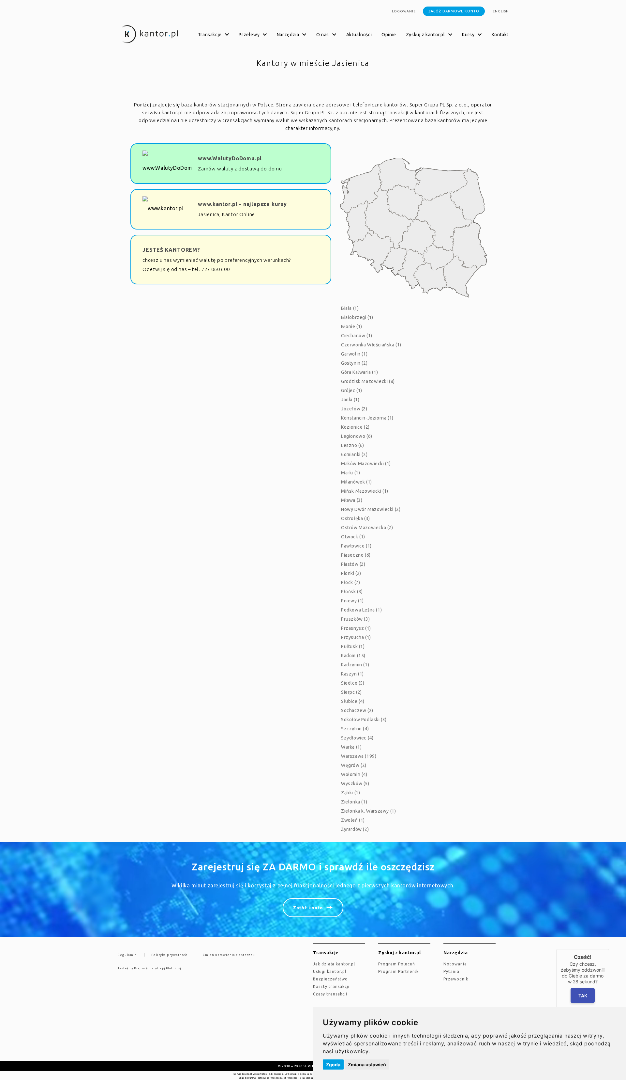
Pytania (451, 971)
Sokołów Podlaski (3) (364, 719)
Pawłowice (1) (356, 545)
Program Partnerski (399, 971)
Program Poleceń (396, 964)
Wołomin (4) (354, 774)
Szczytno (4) (355, 728)
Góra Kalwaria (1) (359, 372)
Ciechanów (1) (356, 335)
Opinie (388, 34)
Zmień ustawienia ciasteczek (229, 955)
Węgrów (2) (353, 765)
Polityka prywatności (170, 955)
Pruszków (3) (355, 619)
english (501, 11)
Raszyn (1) (352, 673)
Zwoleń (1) (353, 820)
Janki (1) (350, 399)
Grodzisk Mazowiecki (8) (368, 381)
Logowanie (404, 11)
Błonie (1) (351, 326)
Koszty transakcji (331, 986)
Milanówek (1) (356, 481)
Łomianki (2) (354, 454)
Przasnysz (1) (356, 628)
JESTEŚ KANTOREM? (171, 250)
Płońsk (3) (352, 591)
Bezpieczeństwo (330, 979)
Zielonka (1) (354, 801)
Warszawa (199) (358, 756)
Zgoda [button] (333, 1064)
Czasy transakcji (330, 994)
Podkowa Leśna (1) (361, 609)
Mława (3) (351, 500)
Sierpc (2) (351, 692)
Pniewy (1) (352, 600)
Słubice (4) (353, 701)
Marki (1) (350, 472)
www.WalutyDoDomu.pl (230, 158)
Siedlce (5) (353, 683)
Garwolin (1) (354, 354)
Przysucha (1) (356, 637)
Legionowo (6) (356, 436)
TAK (582, 995)
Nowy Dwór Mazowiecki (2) (370, 509)
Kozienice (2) (355, 427)
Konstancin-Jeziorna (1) (367, 418)
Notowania (455, 964)
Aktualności (359, 34)
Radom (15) (353, 655)
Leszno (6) (352, 445)
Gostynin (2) (354, 363)
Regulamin (127, 955)
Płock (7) (350, 582)
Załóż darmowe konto (453, 11)
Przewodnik (455, 979)
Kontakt (500, 34)
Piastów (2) (353, 564)
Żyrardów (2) (355, 829)
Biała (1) (350, 308)
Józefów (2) (354, 408)
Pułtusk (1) (353, 646)
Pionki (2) (351, 573)
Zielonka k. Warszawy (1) (368, 811)
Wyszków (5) (355, 783)
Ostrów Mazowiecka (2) (367, 527)
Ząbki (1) (350, 792)
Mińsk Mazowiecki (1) (364, 491)
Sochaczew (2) (357, 710)
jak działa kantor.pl (334, 964)
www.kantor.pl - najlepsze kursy (242, 204)
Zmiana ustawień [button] (367, 1064)
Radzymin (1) (355, 664)
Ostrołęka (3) (355, 518)
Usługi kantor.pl (329, 971)
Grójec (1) (351, 390)
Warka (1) (351, 747)
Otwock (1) (353, 536)
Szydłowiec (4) (357, 737)
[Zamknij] (609, 949)
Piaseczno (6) (356, 555)
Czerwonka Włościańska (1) (371, 344)
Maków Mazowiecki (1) (366, 463)
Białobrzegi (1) (357, 317)
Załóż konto (308, 907)
